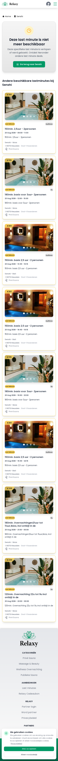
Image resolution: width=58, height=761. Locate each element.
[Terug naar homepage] (29, 639)
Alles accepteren (29, 749)
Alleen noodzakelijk (29, 754)
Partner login (29, 706)
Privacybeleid (29, 718)
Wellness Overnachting (29, 669)
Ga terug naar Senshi (31, 64)
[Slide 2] (27, 116)
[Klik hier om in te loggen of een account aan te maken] (48, 4)
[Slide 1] (24, 116)
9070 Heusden (12, 146)
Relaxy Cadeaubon (29, 693)
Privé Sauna (29, 658)
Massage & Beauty (29, 663)
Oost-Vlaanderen (29, 146)
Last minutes (29, 688)
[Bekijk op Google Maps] (5, 146)
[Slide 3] (31, 116)
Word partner (29, 712)
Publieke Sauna (29, 675)
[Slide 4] (34, 116)
